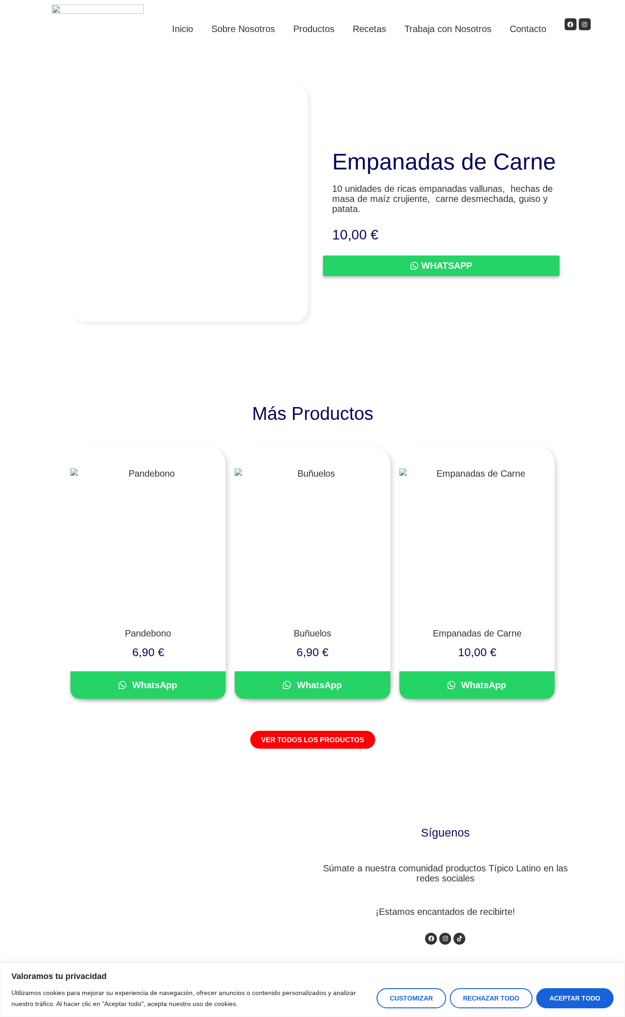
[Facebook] (571, 24)
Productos (313, 29)
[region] (312, 990)
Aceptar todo (575, 998)
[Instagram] (585, 24)
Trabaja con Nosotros (447, 29)
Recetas (369, 29)
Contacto (528, 29)
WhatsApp (446, 266)
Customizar (411, 998)
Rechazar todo (491, 998)
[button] (450, 266)
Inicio (182, 29)
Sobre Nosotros (243, 29)
